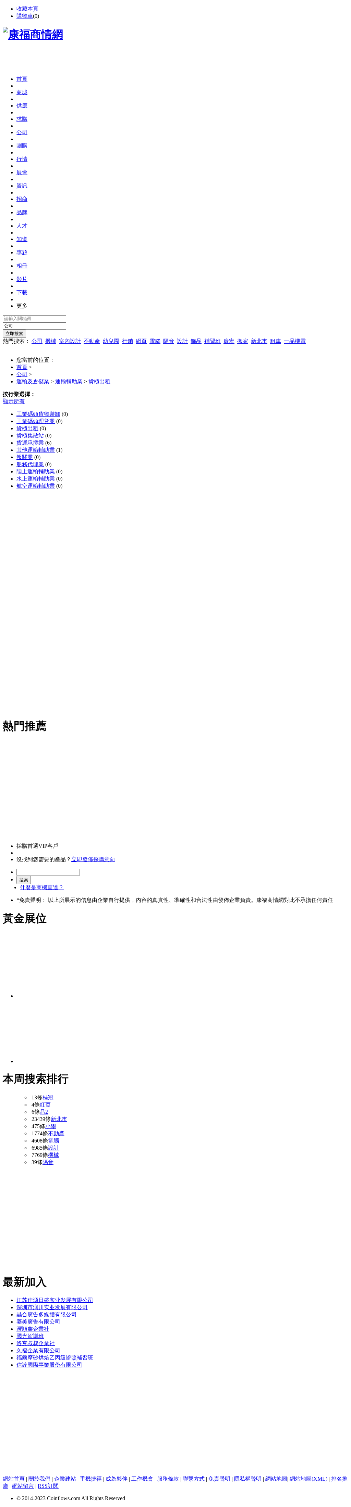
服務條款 (168, 1479)
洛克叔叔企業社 (35, 1343)
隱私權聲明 (248, 1479)
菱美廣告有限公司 (38, 1322)
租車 (275, 341)
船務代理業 (30, 464)
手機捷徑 (91, 1479)
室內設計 (70, 341)
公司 (37, 341)
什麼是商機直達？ (42, 887)
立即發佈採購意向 (93, 859)
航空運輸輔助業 (35, 486)
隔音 (168, 341)
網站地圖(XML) (308, 1479)
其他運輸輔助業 (35, 450)
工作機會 (142, 1479)
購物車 (24, 16)
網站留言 (23, 1486)
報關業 (24, 457)
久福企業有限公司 (38, 1350)
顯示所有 (14, 401)
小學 (50, 1126)
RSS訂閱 (48, 1486)
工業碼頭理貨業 (35, 421)
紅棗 (45, 1105)
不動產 (92, 341)
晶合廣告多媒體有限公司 (46, 1314)
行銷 (127, 341)
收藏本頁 (27, 9)
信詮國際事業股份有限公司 (49, 1365)
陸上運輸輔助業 (35, 471)
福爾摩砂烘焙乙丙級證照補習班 (54, 1358)
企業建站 (65, 1479)
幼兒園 (111, 341)
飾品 (196, 341)
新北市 (259, 341)
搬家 (242, 341)
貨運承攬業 (30, 443)
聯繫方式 (194, 1479)
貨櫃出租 (99, 381)
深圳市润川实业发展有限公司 (52, 1307)
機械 (50, 341)
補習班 (212, 341)
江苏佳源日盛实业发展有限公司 (54, 1300)
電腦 (154, 341)
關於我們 (39, 1479)
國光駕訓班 (30, 1336)
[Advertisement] (83, 60)
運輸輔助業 (69, 381)
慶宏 (228, 341)
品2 (44, 1112)
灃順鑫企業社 (32, 1329)
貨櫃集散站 (30, 435)
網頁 (141, 341)
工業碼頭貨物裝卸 (38, 414)
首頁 (21, 79)
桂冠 (48, 1097)
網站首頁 (14, 1479)
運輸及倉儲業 (32, 381)
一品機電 (295, 341)
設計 (182, 341)
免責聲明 (219, 1479)
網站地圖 (276, 1479)
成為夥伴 (117, 1479)
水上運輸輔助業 (35, 479)
